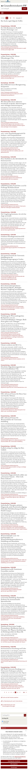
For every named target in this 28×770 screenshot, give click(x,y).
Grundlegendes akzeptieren (14, 761)
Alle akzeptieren (14, 764)
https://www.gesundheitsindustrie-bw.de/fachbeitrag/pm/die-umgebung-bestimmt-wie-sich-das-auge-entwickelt (13, 228)
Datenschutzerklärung (20, 756)
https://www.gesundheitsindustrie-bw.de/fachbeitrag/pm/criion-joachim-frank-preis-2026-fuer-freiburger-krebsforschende (13, 206)
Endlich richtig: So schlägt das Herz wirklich (12, 449)
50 (11, 18)
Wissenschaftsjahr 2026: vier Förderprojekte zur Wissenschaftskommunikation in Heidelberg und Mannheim (12, 538)
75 (14, 18)
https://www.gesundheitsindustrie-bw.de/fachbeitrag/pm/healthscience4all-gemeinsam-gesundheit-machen (11, 589)
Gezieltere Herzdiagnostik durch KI (12, 236)
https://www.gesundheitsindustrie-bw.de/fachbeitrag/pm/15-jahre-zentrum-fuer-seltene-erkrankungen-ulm (12, 76)
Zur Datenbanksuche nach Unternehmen (12, 701)
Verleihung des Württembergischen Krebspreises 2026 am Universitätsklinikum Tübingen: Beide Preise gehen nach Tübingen (13, 318)
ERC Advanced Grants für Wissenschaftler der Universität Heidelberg (11, 419)
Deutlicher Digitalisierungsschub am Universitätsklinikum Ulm (13, 368)
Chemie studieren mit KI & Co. (11, 345)
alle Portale (5, 722)
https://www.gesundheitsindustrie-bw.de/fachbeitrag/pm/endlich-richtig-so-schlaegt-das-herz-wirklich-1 (13, 467)
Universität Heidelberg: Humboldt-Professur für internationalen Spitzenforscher (12, 599)
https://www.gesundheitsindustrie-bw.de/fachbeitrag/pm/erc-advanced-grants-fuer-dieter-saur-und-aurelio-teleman (13, 410)
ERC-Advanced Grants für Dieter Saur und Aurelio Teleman (13, 395)
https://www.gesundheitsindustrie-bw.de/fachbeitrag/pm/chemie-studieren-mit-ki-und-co (13, 359)
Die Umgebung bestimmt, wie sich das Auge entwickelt (13, 215)
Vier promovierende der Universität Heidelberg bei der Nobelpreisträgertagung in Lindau (12, 257)
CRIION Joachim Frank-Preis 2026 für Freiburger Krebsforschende (13, 187)
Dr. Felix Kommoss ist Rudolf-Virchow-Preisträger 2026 (11, 29)
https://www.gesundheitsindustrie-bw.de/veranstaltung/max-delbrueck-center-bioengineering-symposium (12, 94)
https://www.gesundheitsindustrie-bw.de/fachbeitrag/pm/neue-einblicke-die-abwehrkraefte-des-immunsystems (11, 177)
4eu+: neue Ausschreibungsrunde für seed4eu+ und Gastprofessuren (13, 134)
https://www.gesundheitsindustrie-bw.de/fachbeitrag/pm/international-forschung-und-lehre (14, 661)
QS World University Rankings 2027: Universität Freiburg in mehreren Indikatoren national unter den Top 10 (13, 671)
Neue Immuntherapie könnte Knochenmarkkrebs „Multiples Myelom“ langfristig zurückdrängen (12, 287)
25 (7, 18)
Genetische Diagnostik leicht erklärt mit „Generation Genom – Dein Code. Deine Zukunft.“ (14, 477)
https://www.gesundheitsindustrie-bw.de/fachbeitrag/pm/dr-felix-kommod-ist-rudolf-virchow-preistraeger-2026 (13, 48)
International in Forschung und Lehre (13, 649)
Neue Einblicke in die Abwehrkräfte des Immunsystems (14, 160)
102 (24, 692)
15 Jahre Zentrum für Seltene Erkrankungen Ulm (10, 57)
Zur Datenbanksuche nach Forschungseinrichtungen (8, 705)
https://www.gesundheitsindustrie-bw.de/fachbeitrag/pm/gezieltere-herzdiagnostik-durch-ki (13, 247)
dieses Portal (6, 721)
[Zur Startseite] (14, 5)
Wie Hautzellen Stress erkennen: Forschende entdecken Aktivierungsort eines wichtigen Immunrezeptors (13, 103)
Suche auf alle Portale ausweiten (10, 697)
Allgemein (4, 728)
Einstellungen (14, 767)
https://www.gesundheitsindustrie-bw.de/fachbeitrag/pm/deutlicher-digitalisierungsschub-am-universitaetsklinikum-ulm (14, 386)
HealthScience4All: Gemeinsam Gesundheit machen (11, 570)
